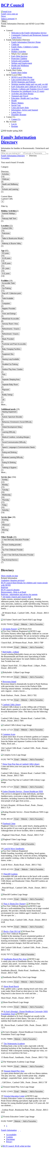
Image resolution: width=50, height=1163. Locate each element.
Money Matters (17, 103)
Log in (14, 124)
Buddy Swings (7, 395)
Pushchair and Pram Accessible (14, 344)
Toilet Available (7, 298)
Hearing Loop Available (10, 359)
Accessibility (11, 1135)
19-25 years (6, 263)
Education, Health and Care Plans (25, 98)
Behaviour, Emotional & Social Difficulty (17, 422)
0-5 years (5, 253)
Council (12, 5)
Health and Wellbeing (20, 65)
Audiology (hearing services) (12, 580)
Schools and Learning (20, 61)
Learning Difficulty (8, 432)
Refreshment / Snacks (10, 334)
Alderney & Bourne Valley (11, 243)
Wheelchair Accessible (10, 319)
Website (24, 624)
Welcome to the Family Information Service (29, 33)
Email (16, 624)
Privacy (9, 1142)
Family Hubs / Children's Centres (24, 47)
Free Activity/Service (10, 560)
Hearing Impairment (9, 412)
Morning (5, 530)
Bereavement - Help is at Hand (13, 592)
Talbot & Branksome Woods (12, 238)
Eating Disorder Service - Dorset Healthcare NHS (23, 791)
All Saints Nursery (9, 629)
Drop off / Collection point (11, 293)
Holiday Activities (18, 51)
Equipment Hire (7, 354)
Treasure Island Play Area (14, 1071)
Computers (6, 303)
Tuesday (5, 490)
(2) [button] (17, 211)
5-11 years (6, 273)
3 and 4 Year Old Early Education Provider (17, 555)
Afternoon (5, 525)
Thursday (5, 500)
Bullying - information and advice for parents (19, 594)
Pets (4, 374)
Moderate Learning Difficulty (12, 457)
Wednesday (6, 495)
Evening (5, 520)
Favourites (5, 158)
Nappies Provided (8, 309)
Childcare (15, 44)
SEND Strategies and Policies (23, 82)
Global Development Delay (12, 427)
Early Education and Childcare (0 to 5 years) (29, 86)
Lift (3, 400)
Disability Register (18, 115)
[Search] (47, 153)
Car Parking (6, 288)
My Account (12, 124)
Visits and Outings (9, 314)
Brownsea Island (9, 681)
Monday (5, 485)
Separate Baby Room (10, 385)
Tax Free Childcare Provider (12, 550)
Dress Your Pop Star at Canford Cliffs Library (21, 764)
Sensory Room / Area (10, 324)
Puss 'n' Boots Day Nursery (15, 904)
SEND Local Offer (27, 95)
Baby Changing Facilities (11, 349)
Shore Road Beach (11, 986)
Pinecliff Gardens (10, 874)
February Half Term (9, 219)
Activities (15, 49)
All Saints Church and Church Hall (16, 597)
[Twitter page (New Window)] (18, 1130)
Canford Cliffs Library (12, 704)
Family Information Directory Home (26, 42)
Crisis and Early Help (20, 108)
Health (14, 100)
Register (14, 126)
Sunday (5, 480)
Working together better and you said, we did (29, 84)
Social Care (16, 105)
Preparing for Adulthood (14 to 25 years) (27, 91)
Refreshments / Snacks (11, 329)
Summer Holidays (8, 213)
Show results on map (9, 576)
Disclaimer (10, 1139)
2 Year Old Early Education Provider (15, 540)
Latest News (16, 37)
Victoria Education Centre (14, 1096)
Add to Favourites (36, 624)
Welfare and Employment (21, 63)
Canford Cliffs (7, 228)
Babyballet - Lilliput (11, 652)
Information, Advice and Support (24, 110)
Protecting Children (19, 58)
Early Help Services (19, 56)
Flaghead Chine (9, 823)
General (27, 34)
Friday (4, 505)
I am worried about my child (22, 79)
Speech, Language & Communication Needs (18, 447)
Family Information (9, 1130)
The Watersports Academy (14, 1043)
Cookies (9, 1137)
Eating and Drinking (9, 452)
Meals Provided (8, 339)
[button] (25, 162)
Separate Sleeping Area (10, 379)
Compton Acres (9, 734)
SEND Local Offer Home (21, 77)
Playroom (5, 390)
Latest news (16, 68)
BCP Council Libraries (10, 590)
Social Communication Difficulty (14, 442)
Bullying (4, 587)
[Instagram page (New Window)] (20, 1130)
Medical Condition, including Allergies (16, 437)
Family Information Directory (23, 54)
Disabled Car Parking (10, 364)
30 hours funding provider (11, 545)
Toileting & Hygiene (9, 467)
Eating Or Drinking (9, 462)
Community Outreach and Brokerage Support (29, 35)
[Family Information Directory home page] (16, 1146)
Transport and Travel (19, 96)
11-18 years (6, 258)
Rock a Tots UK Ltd (12, 931)
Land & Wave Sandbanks (14, 849)
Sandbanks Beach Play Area (15, 959)
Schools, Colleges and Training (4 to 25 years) (30, 89)
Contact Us (13, 118)
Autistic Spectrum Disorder (12, 417)
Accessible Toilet (8, 283)
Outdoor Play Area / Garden (12, 369)
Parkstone (6, 233)
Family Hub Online (16, 71)
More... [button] (4, 404)
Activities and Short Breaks (22, 93)
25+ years (5, 268)
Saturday (5, 510)
